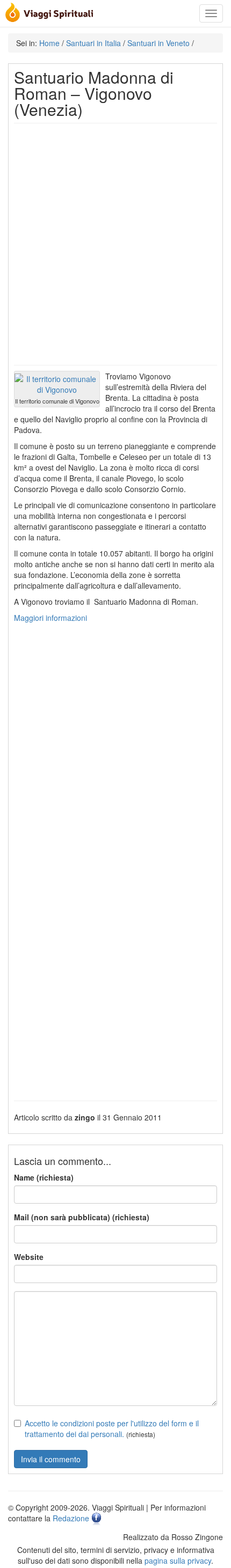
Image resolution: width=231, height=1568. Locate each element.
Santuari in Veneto (158, 43)
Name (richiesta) (44, 1177)
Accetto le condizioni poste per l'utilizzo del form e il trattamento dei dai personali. (112, 1428)
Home (49, 43)
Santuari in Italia (93, 43)
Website (29, 1256)
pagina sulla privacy (178, 1560)
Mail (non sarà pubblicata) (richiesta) (81, 1217)
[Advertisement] (115, 244)
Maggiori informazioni (50, 617)
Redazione (71, 1518)
